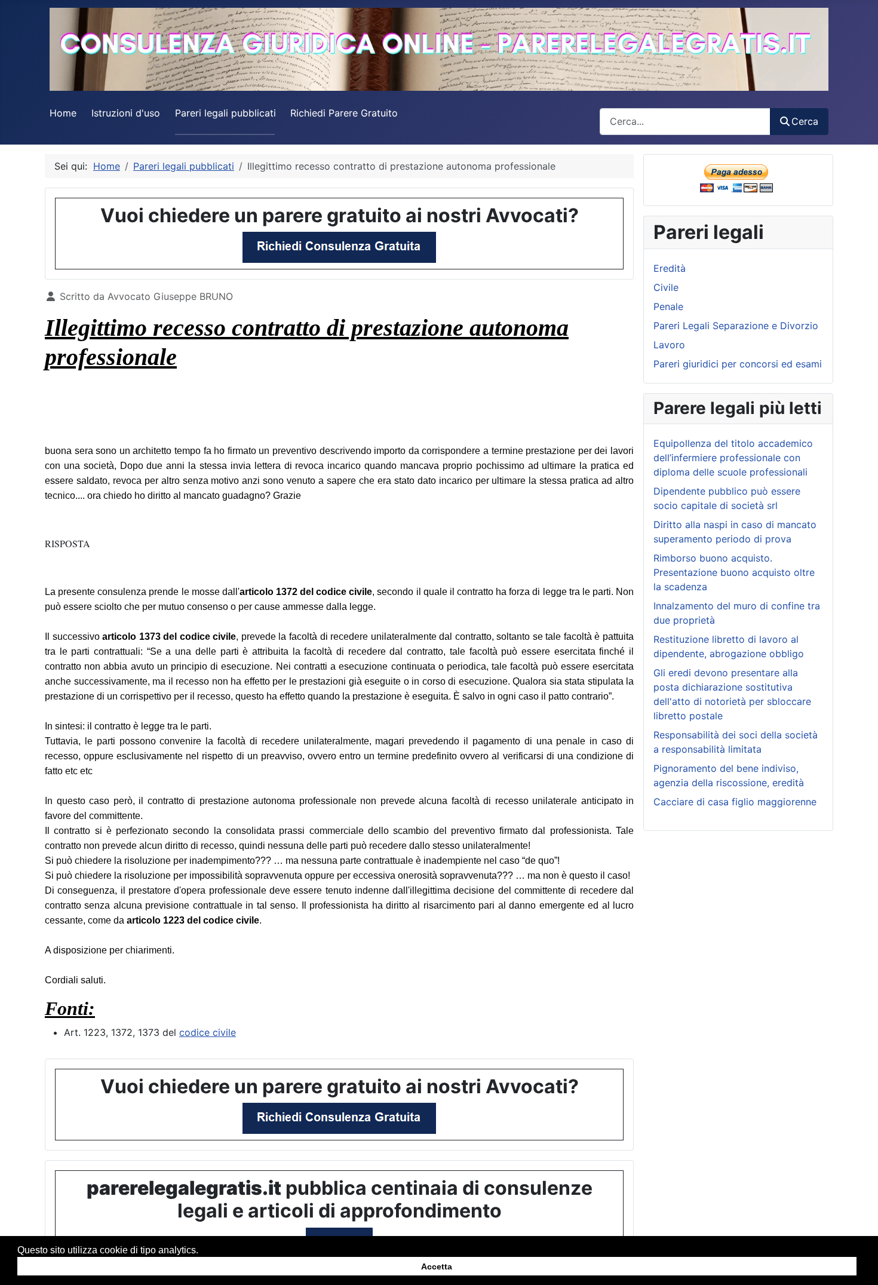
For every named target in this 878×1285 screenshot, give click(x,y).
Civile (666, 287)
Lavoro (669, 345)
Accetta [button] (436, 1266)
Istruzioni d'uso (125, 113)
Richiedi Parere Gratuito (344, 113)
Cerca (804, 121)
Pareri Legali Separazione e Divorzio (735, 326)
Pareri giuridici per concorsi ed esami (737, 364)
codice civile (207, 1032)
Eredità (669, 268)
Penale (668, 306)
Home (63, 113)
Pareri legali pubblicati (225, 113)
